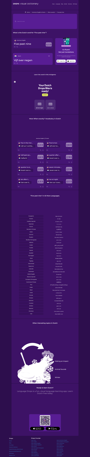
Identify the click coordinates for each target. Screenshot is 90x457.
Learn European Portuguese (37, 447)
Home (28, 12)
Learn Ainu (33, 440)
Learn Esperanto (60, 446)
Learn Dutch (34, 446)
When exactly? (51, 12)
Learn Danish (60, 444)
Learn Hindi (59, 452)
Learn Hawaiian (60, 451)
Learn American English (62, 440)
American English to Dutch (38, 12)
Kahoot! (65, 3)
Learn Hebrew (34, 452)
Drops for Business (13, 447)
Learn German (60, 449)
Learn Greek (34, 451)
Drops (53, 3)
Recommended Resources (15, 451)
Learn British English (35, 443)
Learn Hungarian (35, 454)
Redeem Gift (12, 455)
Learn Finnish (60, 447)
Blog (62, 3)
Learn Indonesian (35, 455)
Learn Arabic (34, 441)
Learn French (34, 449)
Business (70, 3)
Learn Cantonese (60, 443)
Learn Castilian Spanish (36, 444)
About (10, 440)
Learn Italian (59, 455)
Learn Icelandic (60, 454)
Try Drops (11, 445)
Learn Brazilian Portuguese (63, 441)
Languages (58, 3)
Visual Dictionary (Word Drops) (16, 449)
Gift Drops (75, 3)
